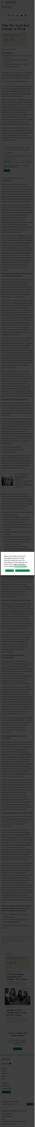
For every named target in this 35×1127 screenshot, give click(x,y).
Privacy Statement (20, 566)
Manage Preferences (22, 570)
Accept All (9, 570)
